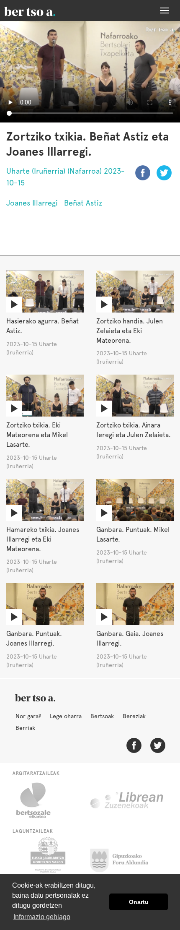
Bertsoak (102, 716)
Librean (127, 800)
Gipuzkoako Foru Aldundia (124, 858)
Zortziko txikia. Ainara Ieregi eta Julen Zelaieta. (133, 430)
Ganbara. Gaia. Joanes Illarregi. (129, 638)
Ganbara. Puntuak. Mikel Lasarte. (133, 534)
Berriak (25, 727)
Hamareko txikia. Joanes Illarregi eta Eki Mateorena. (42, 539)
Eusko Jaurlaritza (47, 858)
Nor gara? (28, 716)
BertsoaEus (42, 10)
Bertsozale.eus (39, 800)
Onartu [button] (139, 902)
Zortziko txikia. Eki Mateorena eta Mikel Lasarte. (37, 434)
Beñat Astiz (83, 202)
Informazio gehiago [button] (41, 916)
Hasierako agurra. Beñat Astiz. (42, 326)
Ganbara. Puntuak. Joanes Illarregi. (34, 638)
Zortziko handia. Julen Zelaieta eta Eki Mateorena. (129, 330)
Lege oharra (66, 716)
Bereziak (134, 716)
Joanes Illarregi (32, 202)
